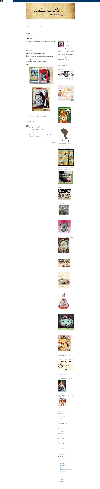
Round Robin (63, 463)
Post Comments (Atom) (35, 145)
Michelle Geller (61, 435)
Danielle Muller (61, 420)
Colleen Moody (61, 418)
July (62, 458)
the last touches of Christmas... (66, 469)
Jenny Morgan (61, 426)
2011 (61, 476)
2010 (61, 477)
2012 (61, 456)
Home (41, 142)
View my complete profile (64, 61)
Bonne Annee (63, 473)
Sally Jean (60, 445)
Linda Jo (59, 430)
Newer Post (28, 142)
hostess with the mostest (63, 423)
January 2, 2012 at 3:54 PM (36, 129)
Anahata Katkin (61, 413)
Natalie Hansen (61, 436)
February (62, 460)
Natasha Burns (61, 438)
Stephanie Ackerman (62, 448)
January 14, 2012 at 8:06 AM (37, 136)
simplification (63, 471)
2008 (61, 481)
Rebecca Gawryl (61, 443)
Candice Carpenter (61, 415)
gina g (68, 41)
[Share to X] (42, 116)
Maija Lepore (60, 433)
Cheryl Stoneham (61, 416)
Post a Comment (29, 140)
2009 (61, 479)
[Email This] (39, 116)
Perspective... (63, 465)
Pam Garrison (60, 440)
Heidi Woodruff (61, 421)
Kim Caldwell (61, 428)
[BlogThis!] (40, 116)
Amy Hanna (60, 411)
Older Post (54, 142)
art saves (62, 467)
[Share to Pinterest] (45, 116)
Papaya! (59, 441)
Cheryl (30, 124)
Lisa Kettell (60, 431)
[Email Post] (37, 116)
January (62, 462)
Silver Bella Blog (61, 446)
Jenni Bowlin (60, 425)
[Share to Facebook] (43, 116)
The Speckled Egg (61, 450)
